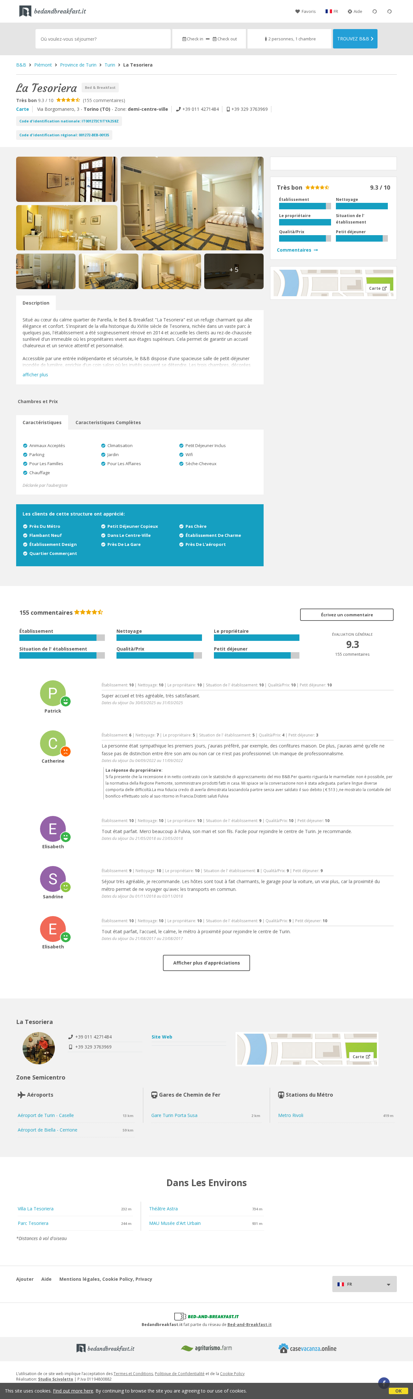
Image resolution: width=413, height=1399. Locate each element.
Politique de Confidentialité (180, 1373)
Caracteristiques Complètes (108, 422)
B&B (21, 65)
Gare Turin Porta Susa (174, 1115)
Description (36, 303)
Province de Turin (78, 65)
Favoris (309, 11)
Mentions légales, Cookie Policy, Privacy (105, 1279)
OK (398, 1391)
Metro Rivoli (290, 1115)
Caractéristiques (42, 422)
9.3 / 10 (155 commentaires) (70, 100)
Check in (195, 39)
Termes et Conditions (133, 1373)
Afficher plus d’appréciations (206, 963)
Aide (358, 11)
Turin (110, 65)
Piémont (43, 65)
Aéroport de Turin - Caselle (46, 1115)
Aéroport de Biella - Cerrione (47, 1130)
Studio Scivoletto (55, 1379)
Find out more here (73, 1391)
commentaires (294, 250)
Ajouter (25, 1279)
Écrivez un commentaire (347, 615)
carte (22, 109)
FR (336, 11)
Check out (227, 39)
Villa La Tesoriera (36, 1209)
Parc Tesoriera (33, 1223)
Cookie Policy (232, 1373)
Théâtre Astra (163, 1209)
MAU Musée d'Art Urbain (175, 1223)
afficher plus (35, 374)
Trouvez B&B (353, 39)
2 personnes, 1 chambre (292, 39)
